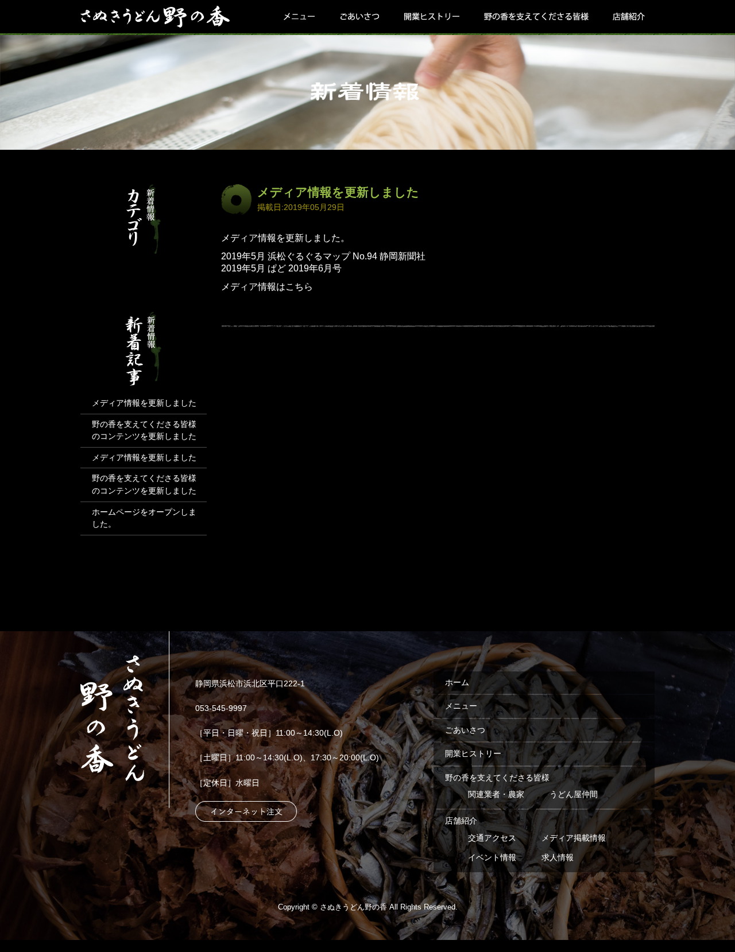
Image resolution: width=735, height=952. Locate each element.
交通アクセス (492, 837)
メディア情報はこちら (267, 287)
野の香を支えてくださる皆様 (536, 17)
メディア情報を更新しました (338, 192)
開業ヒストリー (431, 17)
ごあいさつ (359, 17)
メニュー (300, 17)
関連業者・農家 (496, 794)
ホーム (457, 682)
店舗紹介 (627, 17)
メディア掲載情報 (573, 837)
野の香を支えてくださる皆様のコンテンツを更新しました (144, 430)
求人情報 (557, 857)
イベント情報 (492, 857)
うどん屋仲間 (574, 794)
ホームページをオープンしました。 (144, 518)
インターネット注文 (246, 811)
